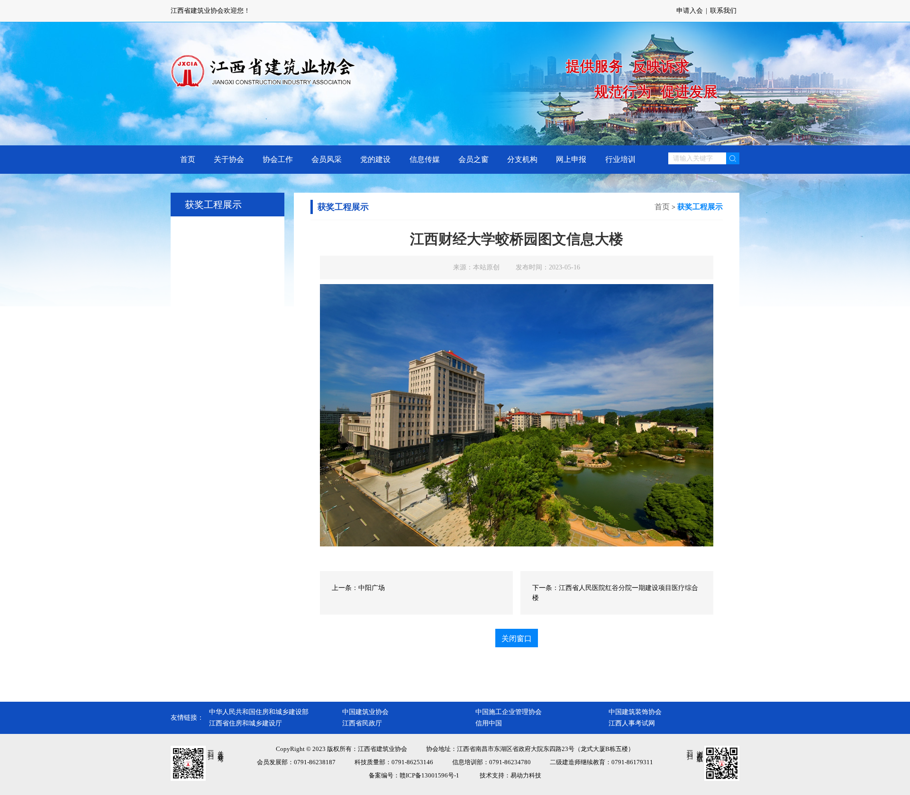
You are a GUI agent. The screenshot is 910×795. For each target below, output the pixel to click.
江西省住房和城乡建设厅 (245, 723)
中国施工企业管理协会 (508, 711)
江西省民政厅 (362, 723)
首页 (662, 207)
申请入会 (689, 10)
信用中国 (488, 723)
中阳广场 (371, 587)
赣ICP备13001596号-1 (429, 775)
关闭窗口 (516, 638)
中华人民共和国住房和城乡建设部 (259, 711)
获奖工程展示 (700, 207)
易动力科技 (525, 775)
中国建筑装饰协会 (635, 711)
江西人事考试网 (632, 723)
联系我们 (723, 10)
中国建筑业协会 (365, 711)
